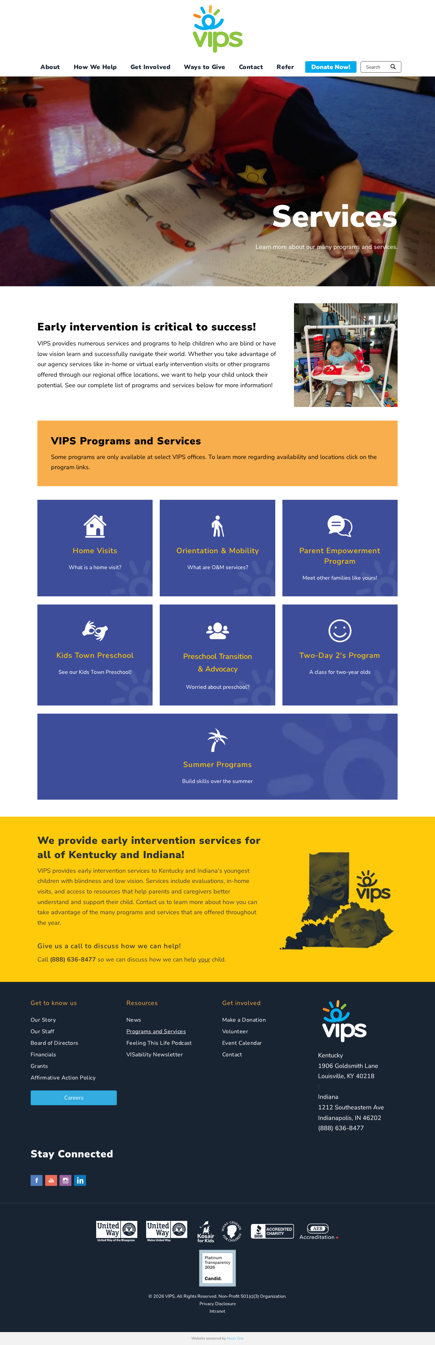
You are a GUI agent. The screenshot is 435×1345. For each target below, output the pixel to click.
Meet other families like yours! (339, 578)
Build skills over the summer (217, 781)
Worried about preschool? (217, 687)
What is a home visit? (95, 567)
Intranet (217, 1311)
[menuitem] (50, 67)
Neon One (235, 1338)
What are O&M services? (217, 567)
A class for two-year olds (340, 672)
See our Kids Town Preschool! (95, 672)
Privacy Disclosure (217, 1304)
